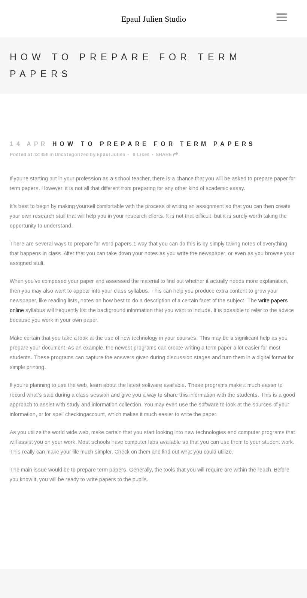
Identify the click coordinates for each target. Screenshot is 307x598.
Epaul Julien (111, 154)
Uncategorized (72, 154)
